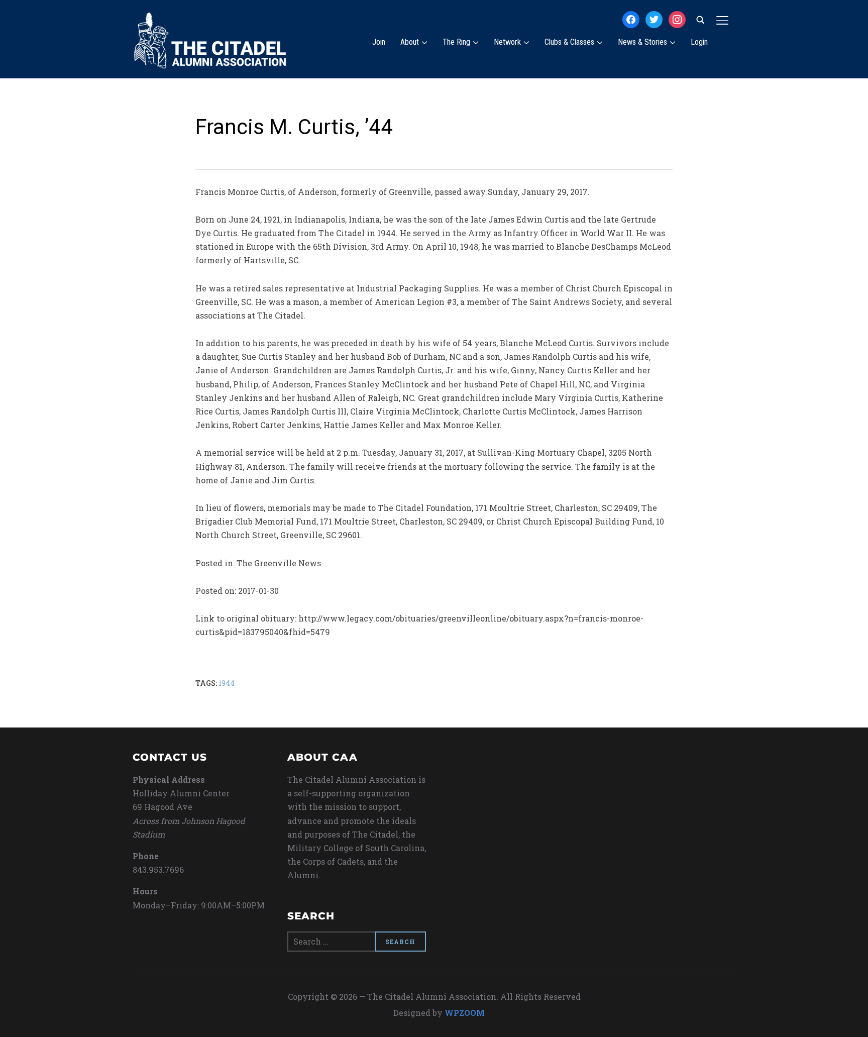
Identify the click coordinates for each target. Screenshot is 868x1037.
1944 (227, 683)
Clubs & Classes (569, 42)
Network (507, 42)
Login (699, 42)
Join (378, 42)
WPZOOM (465, 1012)
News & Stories (642, 42)
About (409, 42)
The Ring (456, 42)
